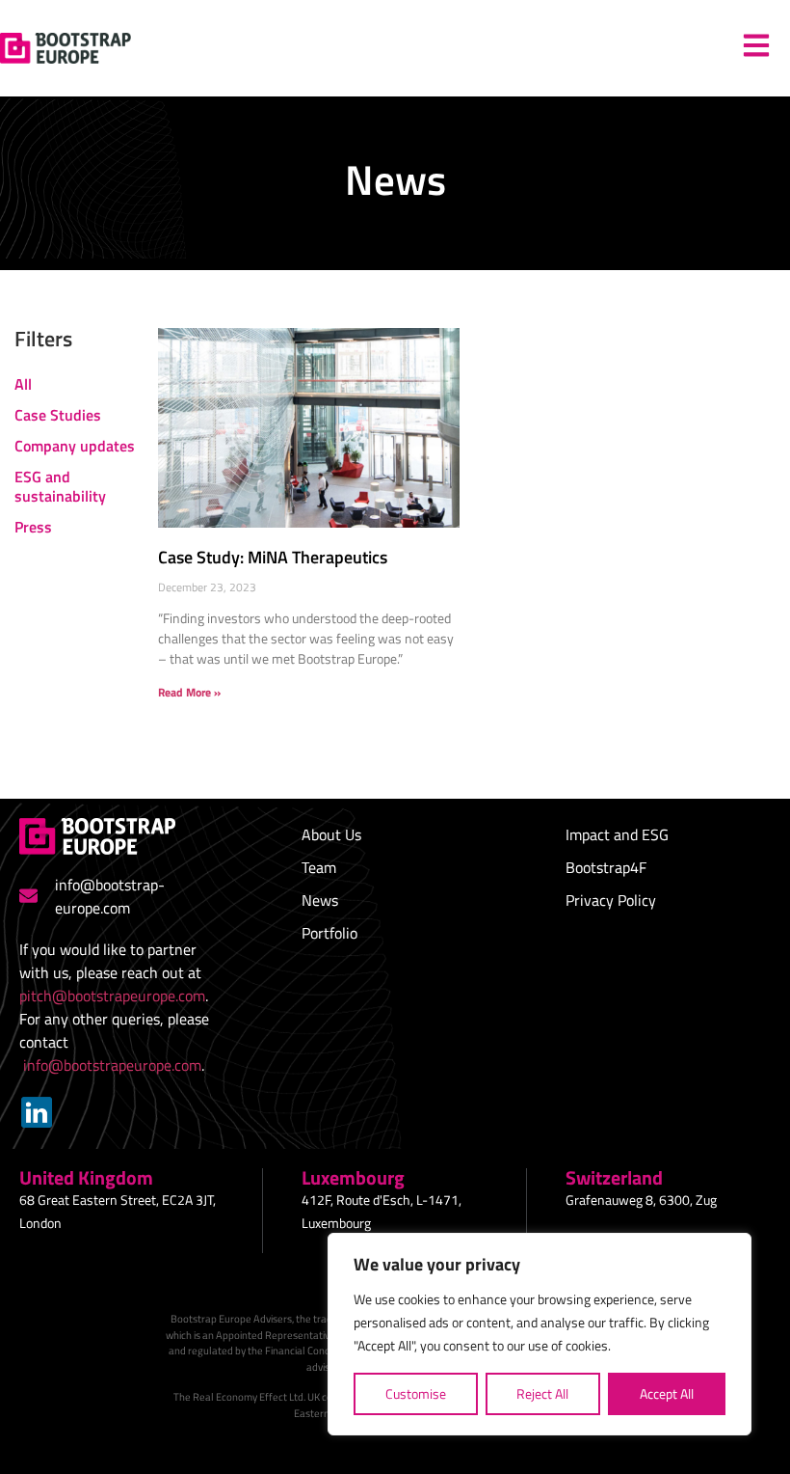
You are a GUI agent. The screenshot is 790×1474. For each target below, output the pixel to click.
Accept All (667, 1393)
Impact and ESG (617, 834)
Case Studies (57, 414)
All (23, 384)
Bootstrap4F (606, 867)
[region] (539, 1334)
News (320, 900)
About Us (331, 834)
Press (33, 526)
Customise (415, 1393)
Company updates (74, 445)
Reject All (542, 1393)
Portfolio (329, 932)
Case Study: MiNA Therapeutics (272, 557)
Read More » (189, 692)
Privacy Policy (611, 900)
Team (319, 867)
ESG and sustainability (60, 486)
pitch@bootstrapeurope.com (112, 995)
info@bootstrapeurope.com (112, 1065)
